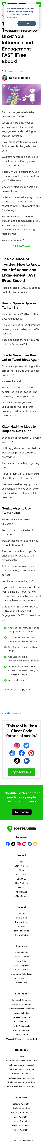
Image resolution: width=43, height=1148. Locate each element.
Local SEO (21, 879)
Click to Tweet (21, 246)
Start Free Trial (22, 812)
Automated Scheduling (21, 974)
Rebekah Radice (19, 77)
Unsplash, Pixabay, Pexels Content (21, 1039)
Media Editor (21, 961)
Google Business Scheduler (21, 1009)
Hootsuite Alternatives (21, 1104)
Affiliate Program (21, 896)
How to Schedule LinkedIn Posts (21, 1086)
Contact (21, 913)
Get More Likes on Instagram (21, 1069)
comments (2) (12, 713)
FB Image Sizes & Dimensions (21, 1082)
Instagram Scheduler (21, 1004)
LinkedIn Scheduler (21, 1013)
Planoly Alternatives (21, 1130)
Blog (21, 1056)
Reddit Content (21, 1035)
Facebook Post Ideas (21, 1074)
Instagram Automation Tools (21, 1078)
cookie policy (12, 17)
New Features (21, 883)
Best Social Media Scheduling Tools (21, 1061)
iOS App (21, 887)
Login (21, 861)
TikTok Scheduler (21, 1022)
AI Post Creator (21, 970)
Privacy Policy (21, 935)
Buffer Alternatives (21, 1108)
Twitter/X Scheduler (21, 1026)
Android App (21, 892)
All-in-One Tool (21, 952)
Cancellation (21, 926)
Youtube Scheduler (21, 1030)
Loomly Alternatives (21, 1121)
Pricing (21, 870)
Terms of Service (21, 931)
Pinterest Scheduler (21, 1017)
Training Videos (21, 922)
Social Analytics (22, 978)
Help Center (21, 918)
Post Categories (21, 965)
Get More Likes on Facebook (21, 1065)
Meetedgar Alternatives (21, 1112)
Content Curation (21, 957)
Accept (26, 23)
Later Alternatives (21, 1117)
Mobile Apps (21, 983)
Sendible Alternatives (21, 1125)
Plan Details (21, 874)
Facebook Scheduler (21, 1000)
